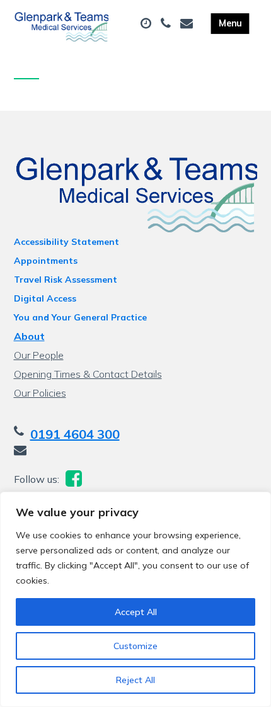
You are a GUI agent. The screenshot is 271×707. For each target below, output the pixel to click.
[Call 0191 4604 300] (167, 24)
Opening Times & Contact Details (88, 374)
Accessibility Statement (66, 241)
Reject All (135, 680)
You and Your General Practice (80, 317)
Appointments (46, 260)
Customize (135, 646)
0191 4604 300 (75, 434)
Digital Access (45, 298)
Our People (39, 355)
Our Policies (40, 393)
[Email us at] (188, 24)
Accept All (136, 612)
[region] (135, 599)
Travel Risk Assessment (65, 279)
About (29, 336)
